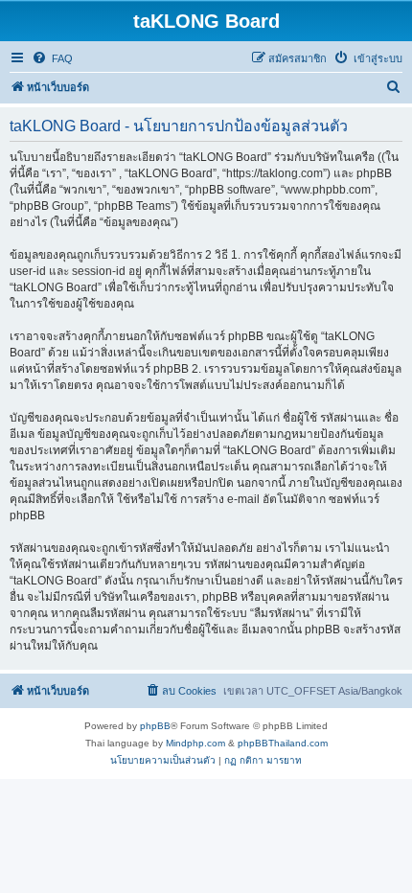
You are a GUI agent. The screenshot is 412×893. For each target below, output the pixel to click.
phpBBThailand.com (283, 743)
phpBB (155, 726)
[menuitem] (52, 58)
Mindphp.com (195, 743)
